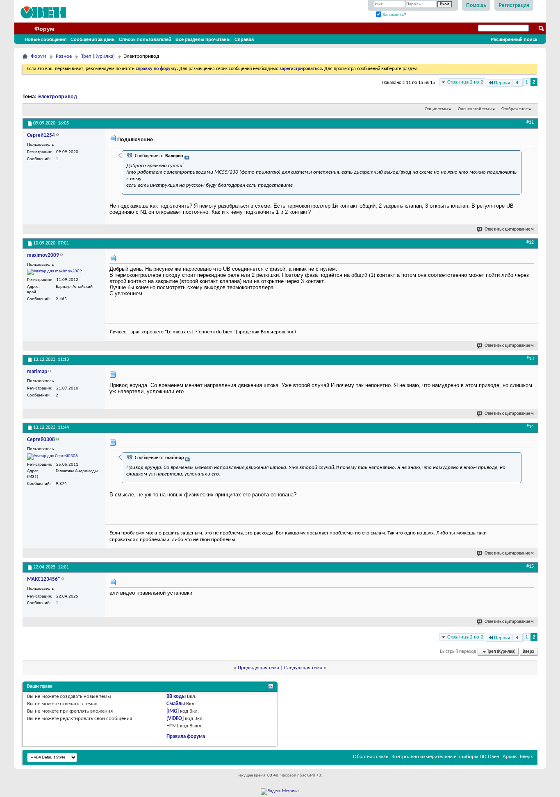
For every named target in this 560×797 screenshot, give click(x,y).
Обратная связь (370, 756)
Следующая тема (303, 667)
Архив (510, 756)
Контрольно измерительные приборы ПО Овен (445, 756)
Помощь (476, 5)
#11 (530, 122)
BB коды (176, 696)
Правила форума (185, 736)
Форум (44, 28)
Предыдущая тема (258, 667)
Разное (64, 56)
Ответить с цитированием (509, 229)
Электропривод (57, 97)
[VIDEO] (175, 718)
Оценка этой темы (475, 109)
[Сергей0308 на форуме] (52, 456)
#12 (530, 242)
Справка (244, 39)
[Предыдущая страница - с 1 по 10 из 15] (517, 83)
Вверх (528, 652)
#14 (530, 426)
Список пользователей (145, 39)
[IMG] (172, 711)
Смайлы (175, 703)
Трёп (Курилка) (98, 56)
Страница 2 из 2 (465, 82)
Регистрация (514, 5)
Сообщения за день (93, 39)
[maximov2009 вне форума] (54, 272)
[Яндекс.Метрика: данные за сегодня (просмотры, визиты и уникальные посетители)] (279, 791)
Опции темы (436, 109)
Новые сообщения (45, 39)
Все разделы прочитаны (202, 39)
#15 (530, 566)
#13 (530, 358)
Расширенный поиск (514, 39)
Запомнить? (393, 14)
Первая (502, 83)
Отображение (514, 109)
